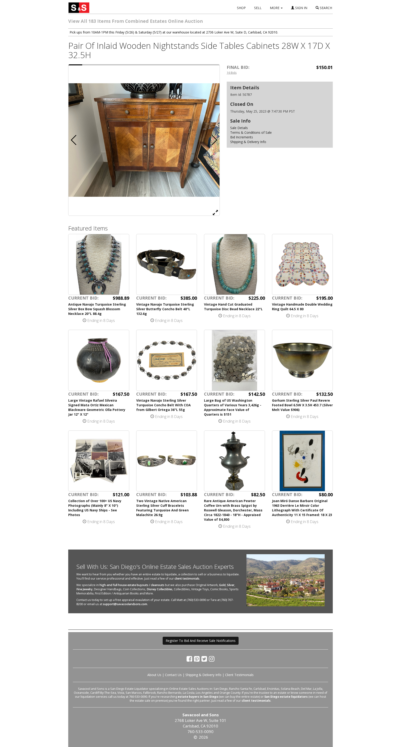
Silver (230, 585)
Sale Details (239, 128)
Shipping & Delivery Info (248, 142)
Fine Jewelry (84, 589)
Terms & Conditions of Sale (251, 132)
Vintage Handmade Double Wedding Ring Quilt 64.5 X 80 (302, 306)
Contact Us (173, 675)
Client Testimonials (239, 675)
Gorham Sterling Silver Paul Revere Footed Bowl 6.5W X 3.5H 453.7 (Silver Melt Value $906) (302, 405)
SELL (258, 8)
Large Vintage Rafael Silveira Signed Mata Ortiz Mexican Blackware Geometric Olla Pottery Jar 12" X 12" (96, 407)
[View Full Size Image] (215, 212)
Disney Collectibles (159, 589)
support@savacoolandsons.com (125, 604)
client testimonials (187, 578)
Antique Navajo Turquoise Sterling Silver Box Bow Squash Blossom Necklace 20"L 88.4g (97, 309)
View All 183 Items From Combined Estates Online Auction (135, 21)
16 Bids (232, 72)
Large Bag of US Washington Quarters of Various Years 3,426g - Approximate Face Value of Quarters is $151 (232, 407)
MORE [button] (275, 8)
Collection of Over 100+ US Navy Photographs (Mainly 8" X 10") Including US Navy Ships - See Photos (94, 508)
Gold (222, 585)
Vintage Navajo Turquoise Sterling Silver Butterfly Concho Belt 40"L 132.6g (165, 309)
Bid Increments (241, 137)
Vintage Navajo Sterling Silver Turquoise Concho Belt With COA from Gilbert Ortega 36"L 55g (163, 405)
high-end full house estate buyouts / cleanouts (132, 585)
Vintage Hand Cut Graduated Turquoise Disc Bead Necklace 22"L (233, 306)
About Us (154, 675)
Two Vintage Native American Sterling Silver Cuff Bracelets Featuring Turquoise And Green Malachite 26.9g (162, 508)
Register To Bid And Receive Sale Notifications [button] (201, 640)
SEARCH (325, 8)
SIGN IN (300, 8)
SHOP (241, 8)
